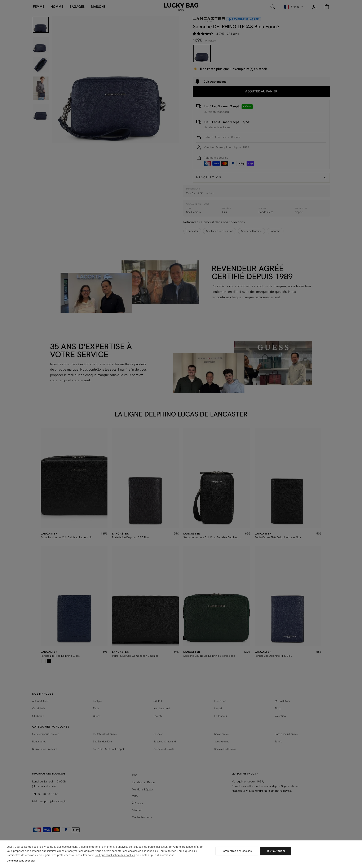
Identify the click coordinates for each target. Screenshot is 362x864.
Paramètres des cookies (237, 850)
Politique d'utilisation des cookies (115, 855)
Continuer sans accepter (21, 860)
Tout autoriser (275, 850)
